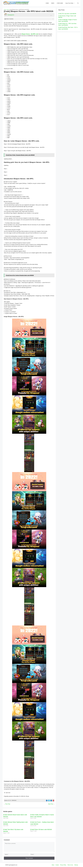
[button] (29, 328)
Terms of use (70, 864)
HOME (47, 3)
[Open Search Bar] (78, 3)
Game (8, 9)
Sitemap (76, 864)
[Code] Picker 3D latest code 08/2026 (41, 829)
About (53, 864)
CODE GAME (60, 3)
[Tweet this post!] (49, 801)
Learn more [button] (8, 792)
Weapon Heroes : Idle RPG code (30, 34)
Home (5, 9)
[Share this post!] (47, 801)
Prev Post (7, 804)
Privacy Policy (63, 864)
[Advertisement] (70, 43)
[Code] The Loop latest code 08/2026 (67, 13)
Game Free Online (69, 3)
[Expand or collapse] (53, 19)
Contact (57, 864)
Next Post (50, 804)
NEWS (52, 3)
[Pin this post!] (53, 801)
